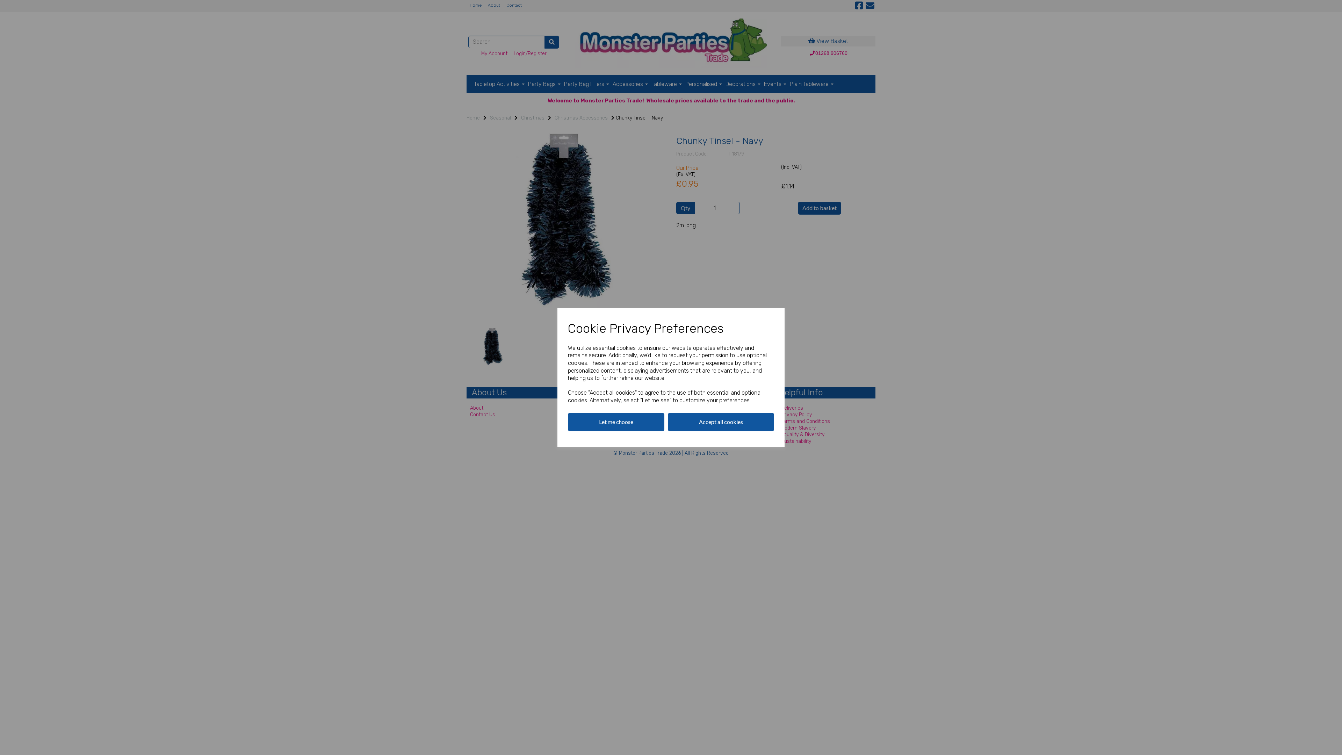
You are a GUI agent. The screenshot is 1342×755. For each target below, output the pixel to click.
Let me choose (616, 421)
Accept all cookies (721, 421)
